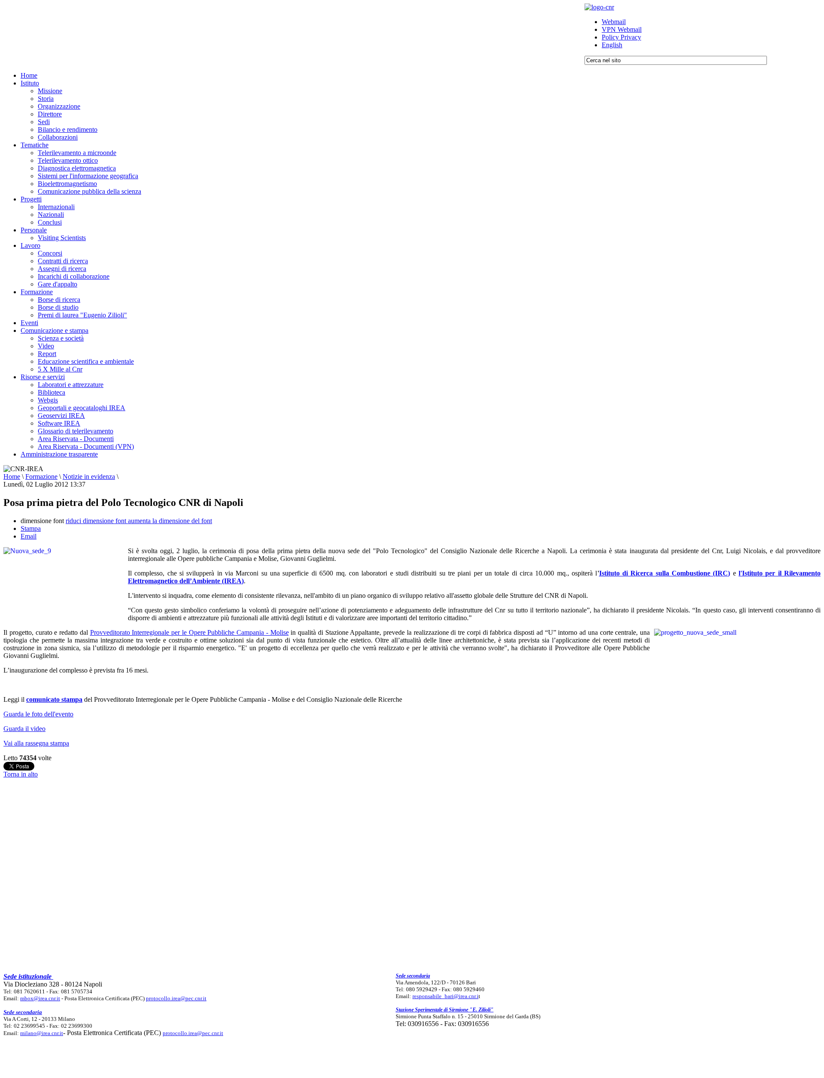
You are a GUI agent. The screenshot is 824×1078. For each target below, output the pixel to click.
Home (11, 476)
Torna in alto (20, 774)
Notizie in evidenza (89, 476)
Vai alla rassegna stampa (36, 743)
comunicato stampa (54, 699)
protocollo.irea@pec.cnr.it (176, 998)
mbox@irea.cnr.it (40, 998)
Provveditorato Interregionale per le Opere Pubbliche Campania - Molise (189, 632)
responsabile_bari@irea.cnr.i (445, 996)
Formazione (41, 476)
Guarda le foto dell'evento (38, 714)
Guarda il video (24, 728)
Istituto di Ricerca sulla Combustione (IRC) (664, 573)
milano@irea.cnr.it (41, 1033)
